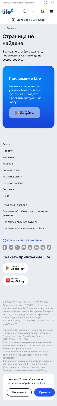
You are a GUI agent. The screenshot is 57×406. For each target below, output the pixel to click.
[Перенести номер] (33, 11)
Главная (11, 28)
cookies (40, 383)
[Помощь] (52, 2)
